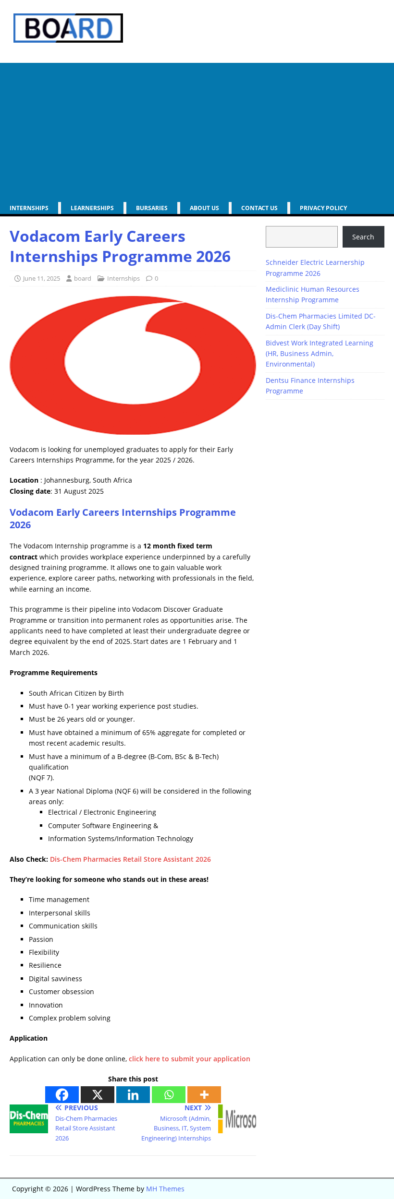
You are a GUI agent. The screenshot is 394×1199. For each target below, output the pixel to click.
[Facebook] (62, 1094)
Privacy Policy (323, 208)
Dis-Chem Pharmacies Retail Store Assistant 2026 (130, 859)
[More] (204, 1094)
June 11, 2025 (41, 278)
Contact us (259, 208)
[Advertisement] (197, 130)
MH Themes (165, 1188)
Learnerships (92, 208)
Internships (29, 208)
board (82, 278)
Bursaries (152, 208)
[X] (97, 1094)
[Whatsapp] (168, 1094)
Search (363, 236)
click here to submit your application (189, 1058)
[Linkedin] (133, 1094)
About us (204, 208)
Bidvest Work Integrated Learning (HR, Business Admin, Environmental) (319, 353)
